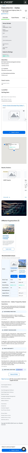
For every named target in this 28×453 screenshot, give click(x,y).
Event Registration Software (7, 392)
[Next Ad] (26, 119)
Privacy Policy (4, 413)
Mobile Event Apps (5, 394)
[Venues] (25, 2)
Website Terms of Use (6, 417)
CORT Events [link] (7, 180)
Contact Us (3, 405)
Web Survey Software (6, 398)
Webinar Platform (5, 400)
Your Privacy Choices (5, 410)
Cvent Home (3, 403)
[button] (14, 150)
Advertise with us (5, 419)
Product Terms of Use (6, 415)
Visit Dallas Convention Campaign (6, 237)
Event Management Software (7, 390)
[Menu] (1, 2)
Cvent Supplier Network (6, 384)
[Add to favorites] (26, 11)
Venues (4, 5)
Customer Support (5, 407)
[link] (12, 174)
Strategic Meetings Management (8, 396)
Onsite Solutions (4, 386)
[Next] (26, 18)
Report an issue (5, 379)
